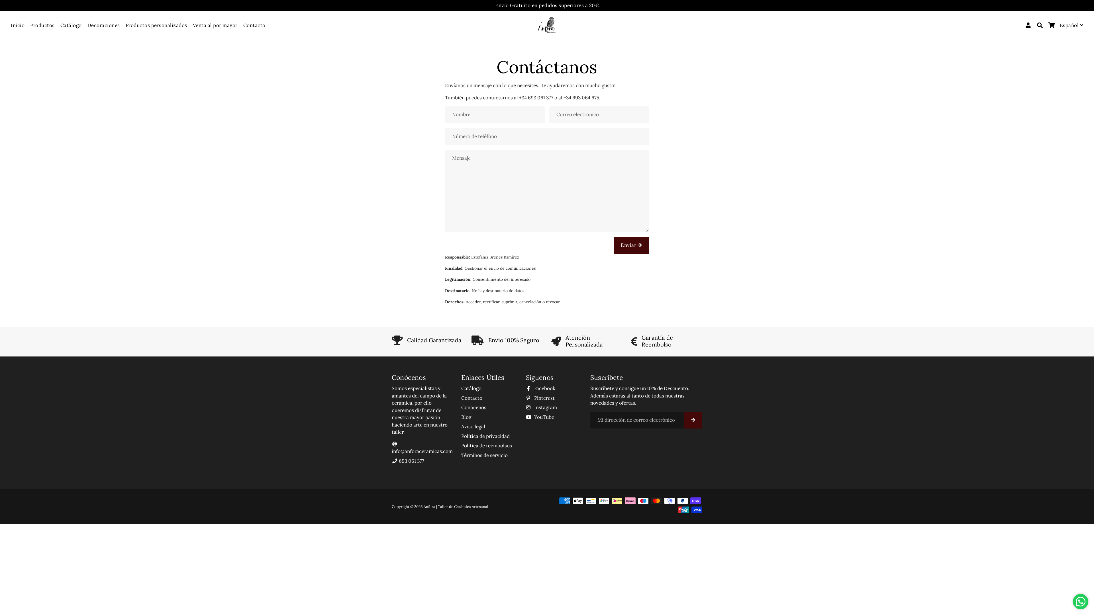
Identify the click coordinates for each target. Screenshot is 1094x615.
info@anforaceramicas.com (422, 451)
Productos (42, 25)
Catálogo (71, 25)
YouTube (543, 417)
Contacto (254, 25)
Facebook (544, 388)
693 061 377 (411, 461)
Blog (466, 417)
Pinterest (544, 398)
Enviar (629, 245)
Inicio (18, 25)
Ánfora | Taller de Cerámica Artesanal (456, 506)
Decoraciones (103, 25)
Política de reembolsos (486, 445)
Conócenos (473, 407)
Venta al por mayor (215, 25)
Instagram (545, 407)
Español (1070, 25)
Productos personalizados (156, 25)
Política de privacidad (485, 436)
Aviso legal (473, 426)
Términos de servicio (484, 455)
